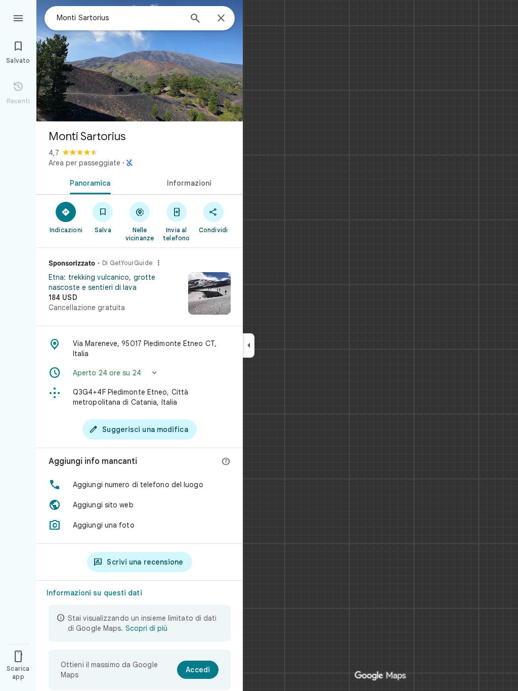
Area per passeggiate (84, 162)
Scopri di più (146, 628)
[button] (139, 373)
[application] (259, 345)
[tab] (88, 182)
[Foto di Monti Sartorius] (139, 60)
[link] (139, 297)
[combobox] (119, 18)
